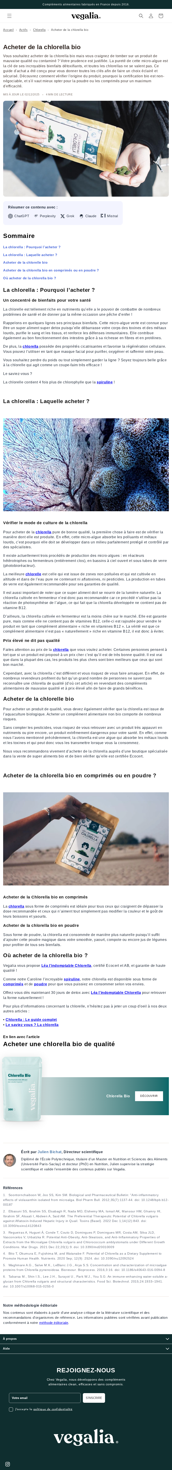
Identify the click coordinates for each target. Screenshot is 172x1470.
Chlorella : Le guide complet (31, 1020)
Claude (91, 216)
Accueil (8, 30)
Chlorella (39, 30)
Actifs (23, 30)
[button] (9, 16)
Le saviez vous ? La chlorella (32, 1025)
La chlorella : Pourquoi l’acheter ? (32, 247)
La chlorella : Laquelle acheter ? (30, 255)
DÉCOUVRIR (149, 1096)
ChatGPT (21, 216)
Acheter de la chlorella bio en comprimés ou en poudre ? (51, 270)
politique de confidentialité (53, 1409)
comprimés (13, 984)
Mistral (112, 216)
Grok (70, 216)
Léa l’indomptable (58, 965)
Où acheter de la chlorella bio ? (29, 278)
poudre (40, 984)
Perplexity (48, 216)
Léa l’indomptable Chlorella (116, 993)
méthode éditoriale (53, 1323)
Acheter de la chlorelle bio (25, 262)
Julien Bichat (50, 1152)
